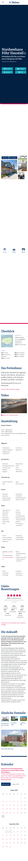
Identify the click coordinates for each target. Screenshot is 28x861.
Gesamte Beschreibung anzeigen (10, 389)
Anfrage (21, 69)
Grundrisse (13, 158)
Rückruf (8, 72)
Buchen (8, 69)
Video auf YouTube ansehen (10, 415)
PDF (21, 72)
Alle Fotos (5, 158)
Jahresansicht (6, 784)
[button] (5, 342)
